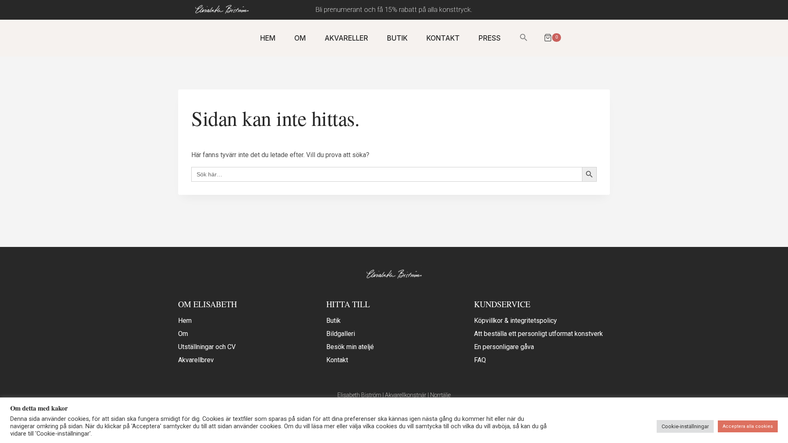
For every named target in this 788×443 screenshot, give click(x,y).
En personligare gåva (504, 347)
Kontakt (337, 360)
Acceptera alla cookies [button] (748, 426)
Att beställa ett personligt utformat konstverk (538, 334)
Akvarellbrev (196, 360)
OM (300, 38)
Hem (185, 320)
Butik (333, 320)
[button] (523, 38)
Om (183, 334)
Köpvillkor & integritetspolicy (515, 320)
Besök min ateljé (350, 347)
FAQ (480, 360)
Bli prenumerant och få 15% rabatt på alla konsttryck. (394, 10)
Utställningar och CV (207, 347)
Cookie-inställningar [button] (685, 426)
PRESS (490, 38)
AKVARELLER (346, 38)
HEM (267, 38)
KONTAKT (443, 38)
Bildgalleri (340, 334)
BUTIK (397, 38)
